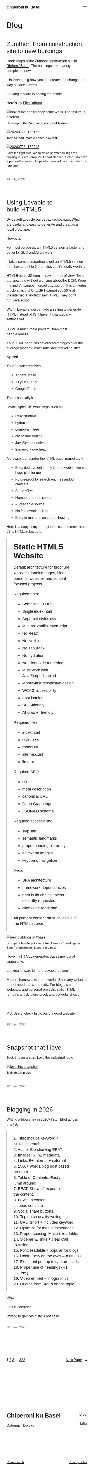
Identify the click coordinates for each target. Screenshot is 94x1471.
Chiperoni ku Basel (23, 7)
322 (22, 1360)
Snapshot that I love (34, 1047)
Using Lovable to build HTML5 (29, 206)
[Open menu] (84, 7)
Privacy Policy (78, 1462)
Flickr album (32, 103)
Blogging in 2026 (30, 1109)
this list (12, 1124)
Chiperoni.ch (15, 1462)
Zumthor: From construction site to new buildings (44, 47)
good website (64, 1013)
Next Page (76, 1360)
